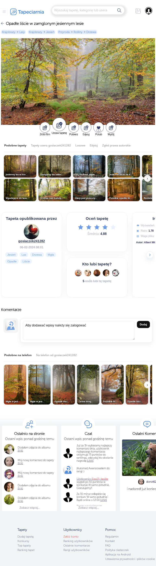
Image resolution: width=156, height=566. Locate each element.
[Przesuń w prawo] (149, 254)
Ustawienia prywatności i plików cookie (130, 559)
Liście (26, 261)
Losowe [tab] (80, 145)
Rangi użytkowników (76, 550)
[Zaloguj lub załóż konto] (149, 11)
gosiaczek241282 (31, 241)
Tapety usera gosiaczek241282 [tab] (51, 145)
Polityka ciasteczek (117, 550)
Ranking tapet (26, 550)
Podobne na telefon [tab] (18, 355)
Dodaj (143, 324)
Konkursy (23, 541)
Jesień (50, 32)
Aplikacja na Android (118, 554)
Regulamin (112, 536)
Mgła (51, 254)
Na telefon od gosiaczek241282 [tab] (56, 355)
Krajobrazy (8, 32)
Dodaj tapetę (25, 536)
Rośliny (78, 32)
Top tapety (24, 545)
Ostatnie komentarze (76, 545)
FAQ (107, 545)
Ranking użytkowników (78, 541)
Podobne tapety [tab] (15, 145)
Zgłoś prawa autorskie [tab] (116, 145)
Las (24, 254)
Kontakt (110, 541)
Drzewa (91, 32)
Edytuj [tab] (94, 145)
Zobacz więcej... (30, 507)
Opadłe (12, 261)
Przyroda (64, 32)
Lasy (22, 32)
